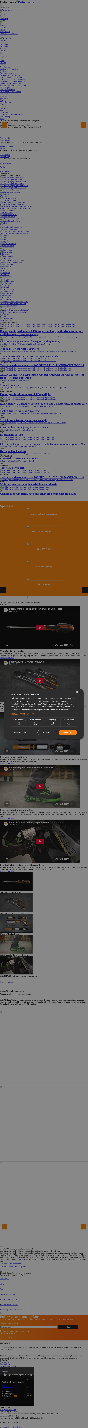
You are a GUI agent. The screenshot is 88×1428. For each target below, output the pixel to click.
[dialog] (44, 714)
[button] (44, 714)
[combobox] (77, 692)
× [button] (80, 692)
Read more (65, 709)
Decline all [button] (47, 732)
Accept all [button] (68, 732)
